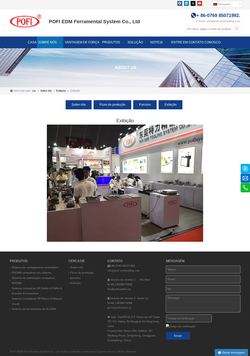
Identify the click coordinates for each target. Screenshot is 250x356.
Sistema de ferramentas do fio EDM (34, 308)
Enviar (178, 335)
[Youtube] (199, 3)
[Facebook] (179, 3)
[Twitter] (193, 3)
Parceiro (145, 104)
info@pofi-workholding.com (223, 21)
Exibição (170, 104)
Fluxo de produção (112, 104)
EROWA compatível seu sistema (31, 272)
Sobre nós (78, 104)
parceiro (75, 277)
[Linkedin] (186, 3)
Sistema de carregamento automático (35, 267)
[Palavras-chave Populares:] (236, 28)
